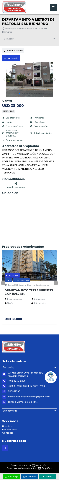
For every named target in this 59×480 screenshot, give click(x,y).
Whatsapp (13, 476)
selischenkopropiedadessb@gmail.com (29, 396)
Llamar (49, 476)
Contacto (7, 432)
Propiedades (9, 429)
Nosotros (7, 426)
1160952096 (14, 391)
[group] (29, 79)
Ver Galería (12, 58)
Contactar (31, 476)
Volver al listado (14, 50)
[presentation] (3, 283)
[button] (55, 79)
